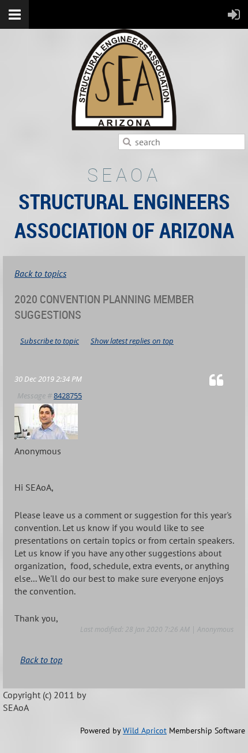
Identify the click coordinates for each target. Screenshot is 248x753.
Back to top (41, 659)
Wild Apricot (145, 730)
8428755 (68, 395)
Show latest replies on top (132, 341)
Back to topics (40, 273)
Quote (221, 379)
